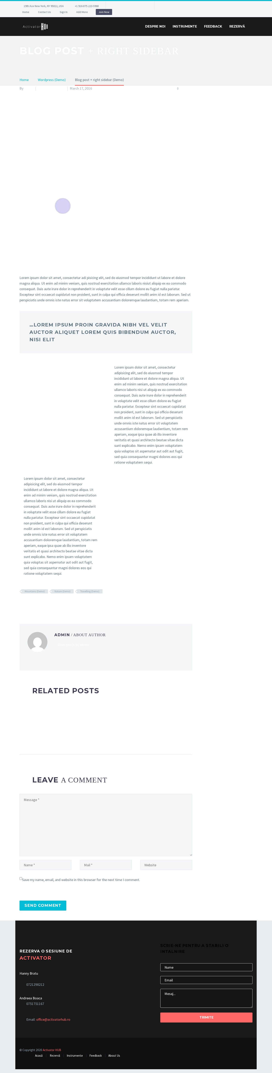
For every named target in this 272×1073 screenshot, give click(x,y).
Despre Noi (155, 26)
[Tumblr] (40, 603)
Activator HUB (52, 1050)
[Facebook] (115, 6)
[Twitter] (127, 6)
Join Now (104, 12)
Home (25, 12)
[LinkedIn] (121, 6)
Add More (82, 12)
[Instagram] (133, 6)
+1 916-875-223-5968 (87, 6)
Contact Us (44, 12)
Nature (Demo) (62, 591)
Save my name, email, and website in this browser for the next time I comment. (81, 879)
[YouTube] (145, 6)
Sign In (64, 12)
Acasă (39, 1055)
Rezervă (237, 26)
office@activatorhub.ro (53, 1019)
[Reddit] (52, 603)
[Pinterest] (139, 6)
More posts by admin (73, 644)
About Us (114, 1055)
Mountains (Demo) (35, 591)
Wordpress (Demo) (52, 88)
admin (28, 88)
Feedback (213, 26)
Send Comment (42, 905)
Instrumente (185, 26)
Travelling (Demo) (89, 591)
